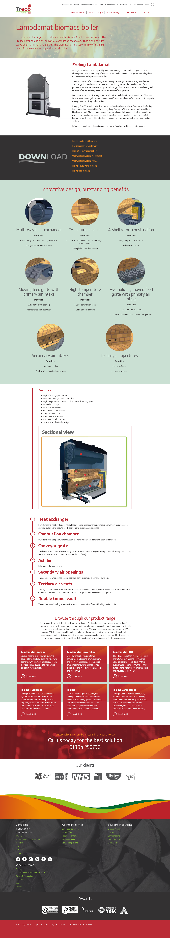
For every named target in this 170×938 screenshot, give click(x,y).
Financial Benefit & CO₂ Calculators (113, 4)
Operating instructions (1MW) (85, 161)
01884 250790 (85, 747)
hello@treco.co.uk (25, 832)
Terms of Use (40, 925)
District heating (114, 836)
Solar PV (111, 832)
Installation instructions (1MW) (85, 151)
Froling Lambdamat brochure (84, 141)
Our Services (131, 12)
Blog (147, 4)
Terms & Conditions (61, 925)
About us (19, 869)
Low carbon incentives (70, 829)
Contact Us (144, 12)
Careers (19, 886)
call (114, 635)
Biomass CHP (113, 843)
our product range (94, 635)
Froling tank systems (81, 171)
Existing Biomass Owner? (69, 4)
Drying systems (114, 839)
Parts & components (70, 843)
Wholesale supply (69, 839)
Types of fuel (67, 832)
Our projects (20, 879)
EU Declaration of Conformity (84, 146)
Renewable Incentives (89, 4)
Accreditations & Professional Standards (31, 872)
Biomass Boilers (78, 12)
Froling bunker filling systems (84, 166)
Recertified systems (69, 836)
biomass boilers (133, 126)
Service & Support (136, 4)
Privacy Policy (50, 925)
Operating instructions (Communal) (87, 156)
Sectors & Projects (114, 12)
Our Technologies (95, 12)
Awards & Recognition (24, 876)
